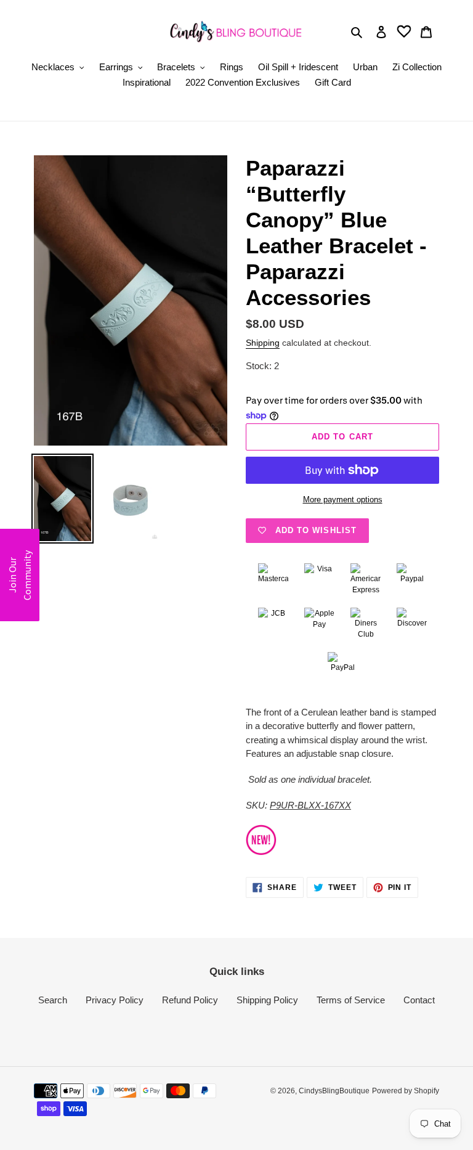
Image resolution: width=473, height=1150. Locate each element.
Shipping (263, 343)
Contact (419, 1000)
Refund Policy (190, 1000)
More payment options (342, 499)
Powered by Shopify (405, 1091)
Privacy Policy (115, 1000)
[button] (19, 575)
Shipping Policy (267, 1000)
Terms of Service (351, 1000)
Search (52, 1000)
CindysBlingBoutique (334, 1091)
